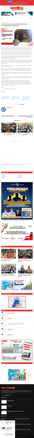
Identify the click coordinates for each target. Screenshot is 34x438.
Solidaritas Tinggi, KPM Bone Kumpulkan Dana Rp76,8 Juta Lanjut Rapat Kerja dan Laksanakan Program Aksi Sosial (26, 98)
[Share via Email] (23, 104)
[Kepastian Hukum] (4, 330)
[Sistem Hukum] (4, 320)
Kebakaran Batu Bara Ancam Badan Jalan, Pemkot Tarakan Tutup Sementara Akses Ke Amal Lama (24, 260)
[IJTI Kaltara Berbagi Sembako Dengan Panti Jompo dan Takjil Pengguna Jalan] (3, 422)
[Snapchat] (19, 4)
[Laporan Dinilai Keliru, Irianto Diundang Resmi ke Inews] (3, 434)
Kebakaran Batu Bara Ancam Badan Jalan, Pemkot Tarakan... (17, 1)
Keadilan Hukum (10, 334)
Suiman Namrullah (6, 26)
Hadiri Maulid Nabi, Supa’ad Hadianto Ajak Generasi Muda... (25, 134)
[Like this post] (16, 104)
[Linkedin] (15, 4)
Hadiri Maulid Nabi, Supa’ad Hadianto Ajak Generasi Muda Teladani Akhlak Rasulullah (7, 275)
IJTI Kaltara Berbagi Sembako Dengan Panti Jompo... (9, 422)
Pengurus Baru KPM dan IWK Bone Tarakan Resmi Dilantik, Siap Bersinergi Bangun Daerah (5, 98)
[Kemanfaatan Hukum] (4, 314)
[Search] (32, 18)
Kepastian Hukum (10, 329)
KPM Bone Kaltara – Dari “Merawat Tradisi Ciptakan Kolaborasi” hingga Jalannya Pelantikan (16, 98)
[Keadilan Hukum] (4, 336)
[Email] (18, 4)
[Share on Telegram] (21, 104)
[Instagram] (14, 4)
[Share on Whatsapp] (20, 104)
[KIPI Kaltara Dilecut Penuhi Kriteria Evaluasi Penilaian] (4, 325)
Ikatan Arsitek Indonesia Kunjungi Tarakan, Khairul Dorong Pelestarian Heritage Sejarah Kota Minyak (24, 275)
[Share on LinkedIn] (19, 104)
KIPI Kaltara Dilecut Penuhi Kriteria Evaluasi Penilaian (16, 323)
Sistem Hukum (10, 318)
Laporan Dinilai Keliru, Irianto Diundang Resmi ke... (10, 434)
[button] (12, 1)
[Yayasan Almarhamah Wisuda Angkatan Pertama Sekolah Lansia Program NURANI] (3, 428)
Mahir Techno (25, 436)
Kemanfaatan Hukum (11, 313)
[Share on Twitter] (18, 104)
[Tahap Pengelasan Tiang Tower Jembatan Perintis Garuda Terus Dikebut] (8, 254)
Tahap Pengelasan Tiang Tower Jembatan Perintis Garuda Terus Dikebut (7, 260)
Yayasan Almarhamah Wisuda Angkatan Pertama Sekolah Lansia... (9, 428)
